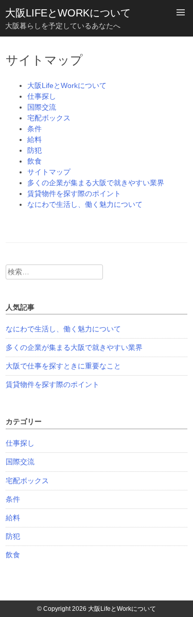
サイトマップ (49, 172)
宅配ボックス (49, 118)
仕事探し (41, 96)
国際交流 (41, 107)
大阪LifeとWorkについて (68, 13)
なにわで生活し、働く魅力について (85, 204)
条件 (34, 129)
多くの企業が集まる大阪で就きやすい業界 (95, 183)
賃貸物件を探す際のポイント (74, 193)
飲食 (34, 161)
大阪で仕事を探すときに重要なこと (63, 366)
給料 (34, 139)
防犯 (34, 150)
